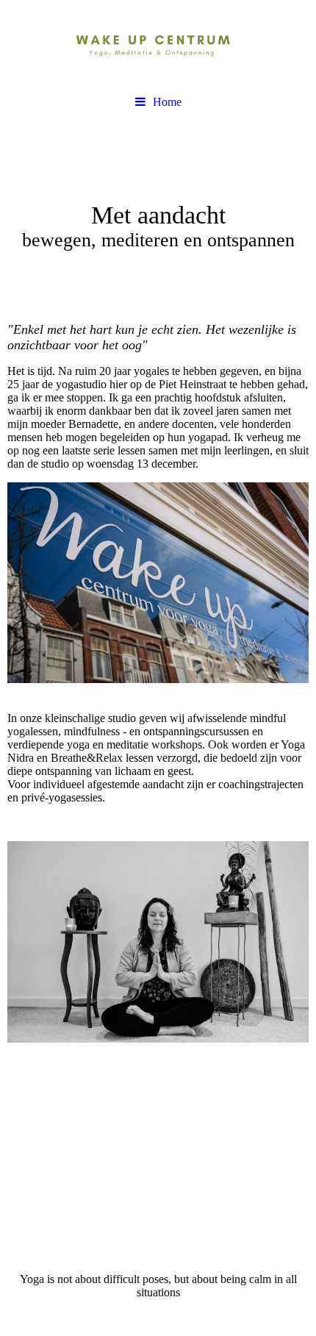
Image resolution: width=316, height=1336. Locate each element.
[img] (158, 44)
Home (167, 102)
